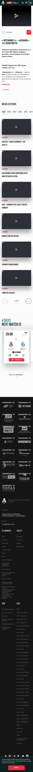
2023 (20, 112)
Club (18, 604)
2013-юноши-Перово (22, 695)
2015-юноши (20, 649)
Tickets (19, 531)
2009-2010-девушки (22, 639)
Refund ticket (20, 546)
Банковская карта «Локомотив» (21, 739)
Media (4, 553)
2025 (9, 112)
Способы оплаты (7, 612)
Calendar (4, 540)
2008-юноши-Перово (22, 689)
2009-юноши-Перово (22, 685)
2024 (14, 112)
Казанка (6, 89)
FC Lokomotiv (6, 531)
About (18, 609)
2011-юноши (20, 708)
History (18, 735)
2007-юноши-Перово (22, 692)
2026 (4, 112)
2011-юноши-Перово (22, 705)
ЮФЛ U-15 (19, 725)
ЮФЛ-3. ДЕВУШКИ (22, 718)
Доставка (5, 616)
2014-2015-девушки (22, 652)
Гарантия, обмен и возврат (7, 619)
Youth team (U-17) (21, 619)
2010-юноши (20, 712)
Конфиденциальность (8, 624)
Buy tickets (16, 360)
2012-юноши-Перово (22, 626)
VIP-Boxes (19, 540)
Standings (5, 543)
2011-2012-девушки (22, 642)
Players (4, 546)
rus (26, 3)
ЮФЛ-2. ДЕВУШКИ (22, 722)
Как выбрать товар (7, 609)
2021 (31, 112)
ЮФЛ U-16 (19, 728)
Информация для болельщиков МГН (7, 582)
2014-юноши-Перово (22, 682)
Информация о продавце (6, 628)
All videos (9, 32)
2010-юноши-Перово (22, 636)
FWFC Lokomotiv (21, 622)
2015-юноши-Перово (22, 646)
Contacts (19, 743)
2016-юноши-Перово (22, 672)
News (3, 536)
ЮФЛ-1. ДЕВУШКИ (21, 715)
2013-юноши (20, 698)
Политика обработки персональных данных (8, 574)
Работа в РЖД (6, 579)
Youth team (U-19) (21, 612)
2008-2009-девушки (22, 662)
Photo (3, 556)
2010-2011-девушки (22, 659)
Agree (16, 768)
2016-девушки (20, 629)
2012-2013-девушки (22, 655)
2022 (25, 112)
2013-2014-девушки (22, 702)
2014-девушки (20, 665)
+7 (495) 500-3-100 (8, 524)
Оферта (18, 543)
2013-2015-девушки (22, 675)
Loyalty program (7, 560)
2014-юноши (20, 679)
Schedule (19, 536)
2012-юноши (20, 632)
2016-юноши (20, 669)
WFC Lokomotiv (21, 616)
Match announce (16, 375)
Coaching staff (6, 550)
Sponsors (19, 732)
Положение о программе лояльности (6, 564)
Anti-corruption (6, 569)
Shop (3, 604)
